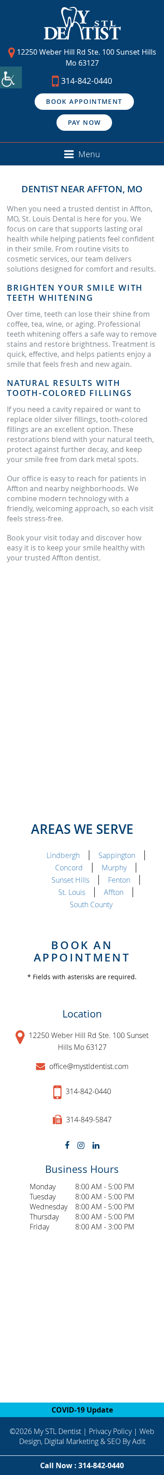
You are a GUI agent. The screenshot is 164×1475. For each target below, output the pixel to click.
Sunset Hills (70, 880)
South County (91, 904)
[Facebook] (67, 1145)
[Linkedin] (95, 1145)
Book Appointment (84, 101)
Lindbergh (63, 855)
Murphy (114, 868)
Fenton (119, 880)
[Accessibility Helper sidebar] (11, 77)
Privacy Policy (110, 1431)
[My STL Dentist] (82, 23)
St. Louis (71, 892)
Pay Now (84, 122)
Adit (138, 1441)
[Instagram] (80, 1145)
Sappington (116, 855)
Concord (69, 868)
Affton (113, 892)
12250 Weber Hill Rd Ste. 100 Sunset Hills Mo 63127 (85, 57)
